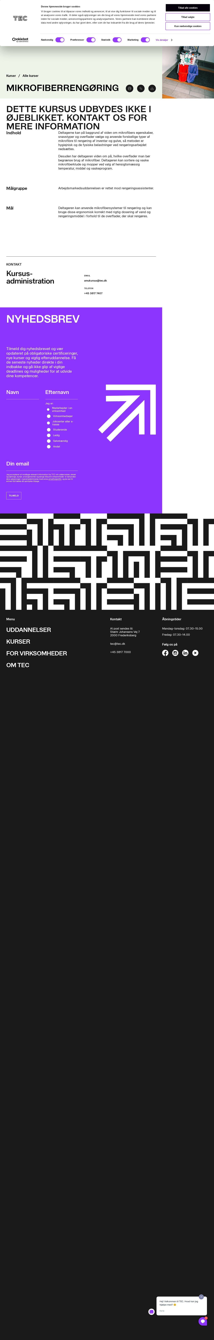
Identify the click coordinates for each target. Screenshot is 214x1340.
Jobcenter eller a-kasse (62, 423)
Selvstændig (60, 440)
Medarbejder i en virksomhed (62, 409)
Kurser (11, 75)
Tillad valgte (187, 17)
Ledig (56, 435)
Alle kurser (30, 75)
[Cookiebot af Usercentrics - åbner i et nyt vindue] (20, 40)
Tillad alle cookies (188, 7)
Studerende (60, 429)
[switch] (90, 39)
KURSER (18, 641)
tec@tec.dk (117, 644)
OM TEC (17, 665)
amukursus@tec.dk (95, 280)
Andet (56, 446)
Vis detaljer (162, 40)
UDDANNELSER (28, 630)
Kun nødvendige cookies (187, 26)
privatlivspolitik (55, 479)
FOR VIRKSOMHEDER (36, 653)
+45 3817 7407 (93, 293)
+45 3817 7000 (120, 652)
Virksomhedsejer (63, 416)
